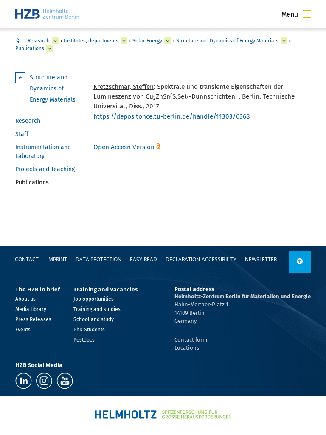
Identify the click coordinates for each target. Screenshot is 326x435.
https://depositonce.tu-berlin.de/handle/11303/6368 (171, 116)
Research (39, 41)
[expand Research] (55, 40)
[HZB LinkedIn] (23, 381)
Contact (27, 259)
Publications (29, 48)
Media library (30, 309)
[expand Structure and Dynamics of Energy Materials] (284, 40)
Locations (186, 348)
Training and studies (97, 309)
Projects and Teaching (45, 169)
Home (17, 40)
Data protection (98, 259)
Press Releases (33, 319)
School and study (93, 319)
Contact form (190, 339)
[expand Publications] (49, 48)
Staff (21, 134)
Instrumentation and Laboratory (43, 152)
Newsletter (261, 259)
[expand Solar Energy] (167, 40)
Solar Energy (147, 41)
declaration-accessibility (201, 259)
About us (25, 299)
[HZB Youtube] (64, 381)
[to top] (300, 262)
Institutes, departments (91, 41)
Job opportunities (93, 299)
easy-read (143, 259)
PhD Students (89, 330)
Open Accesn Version (124, 147)
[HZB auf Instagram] (44, 381)
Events (23, 330)
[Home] (47, 14)
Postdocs (84, 340)
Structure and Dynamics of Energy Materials (227, 41)
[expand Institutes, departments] (124, 40)
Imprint (57, 259)
